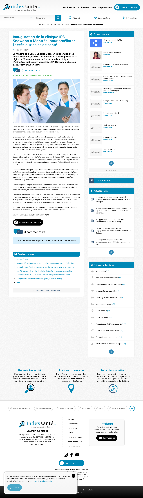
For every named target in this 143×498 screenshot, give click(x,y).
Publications (83, 7)
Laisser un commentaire (30, 222)
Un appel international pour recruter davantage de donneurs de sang (110, 220)
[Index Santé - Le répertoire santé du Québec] (21, 7)
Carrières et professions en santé (110, 284)
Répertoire (76, 18)
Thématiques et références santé (111, 324)
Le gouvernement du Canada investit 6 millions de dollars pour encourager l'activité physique (113, 199)
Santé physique (104, 317)
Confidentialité (88, 490)
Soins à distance (104, 18)
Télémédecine (45, 408)
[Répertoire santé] (132, 408)
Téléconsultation (103, 180)
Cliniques (86, 408)
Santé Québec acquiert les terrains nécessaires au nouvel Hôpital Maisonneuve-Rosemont (113, 241)
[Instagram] (66, 455)
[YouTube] (77, 455)
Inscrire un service (128, 7)
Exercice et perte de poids (107, 291)
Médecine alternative (105, 304)
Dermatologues (118, 408)
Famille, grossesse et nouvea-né (110, 297)
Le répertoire (69, 7)
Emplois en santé (75, 437)
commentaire (31, 70)
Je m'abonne (109, 437)
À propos (71, 419)
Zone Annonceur (75, 441)
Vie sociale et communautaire (109, 337)
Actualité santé (63, 24)
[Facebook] (71, 455)
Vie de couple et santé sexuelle (109, 330)
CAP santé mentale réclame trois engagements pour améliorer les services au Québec (113, 230)
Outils (93, 7)
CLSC (101, 408)
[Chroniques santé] (111, 351)
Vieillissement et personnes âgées (111, 344)
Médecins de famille (21, 408)
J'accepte (14, 487)
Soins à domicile (66, 408)
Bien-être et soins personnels (109, 278)
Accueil (53, 24)
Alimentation (102, 271)
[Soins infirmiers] (111, 163)
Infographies (131, 18)
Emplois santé (105, 7)
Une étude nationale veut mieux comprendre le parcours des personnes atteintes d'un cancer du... (113, 210)
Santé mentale (103, 311)
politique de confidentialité (41, 481)
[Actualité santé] (111, 252)
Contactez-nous (74, 446)
